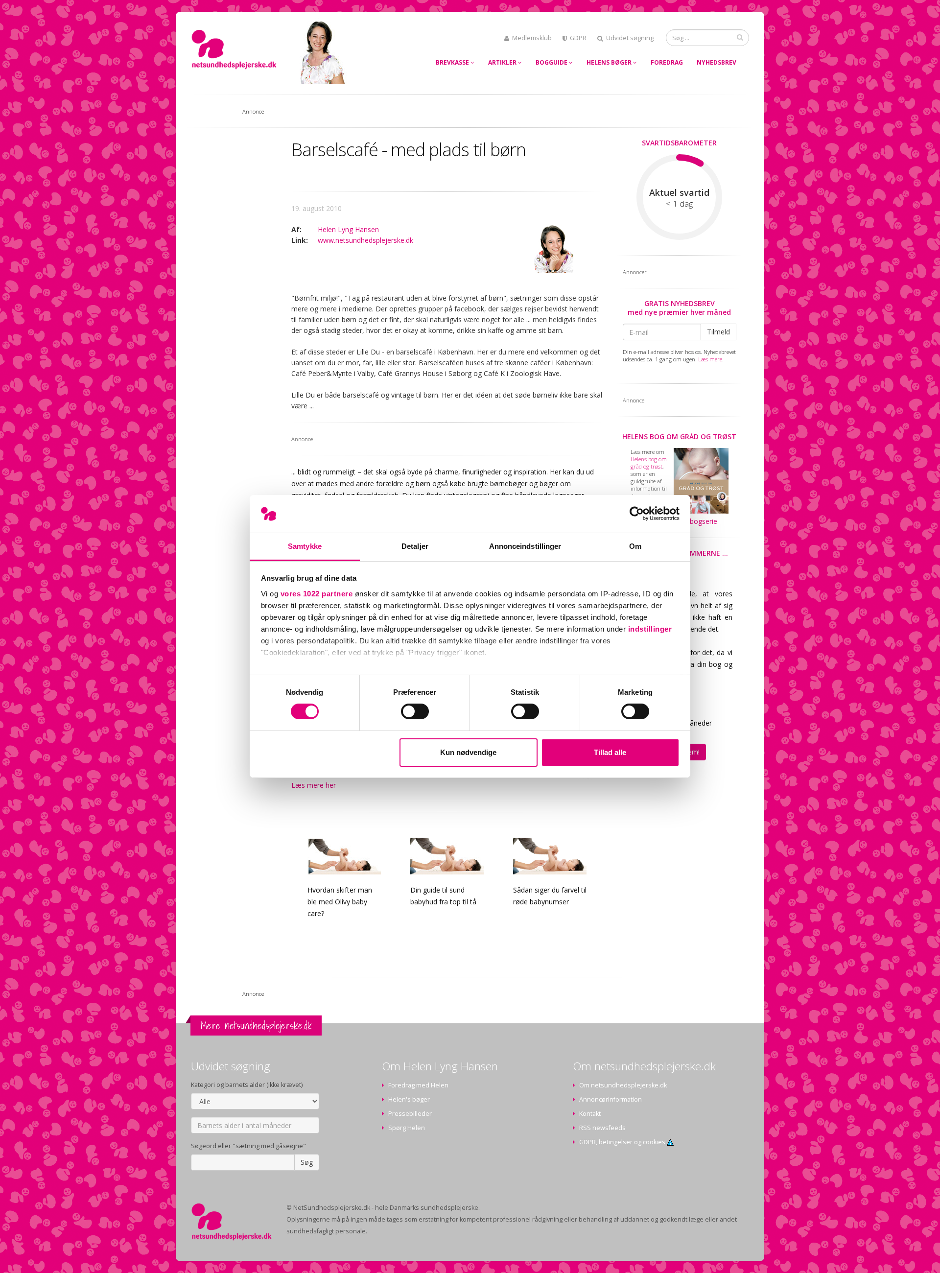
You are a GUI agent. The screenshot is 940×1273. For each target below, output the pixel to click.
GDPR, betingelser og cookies (623, 1142)
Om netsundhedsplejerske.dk (623, 1085)
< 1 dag (679, 204)
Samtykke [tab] (305, 546)
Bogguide (552, 62)
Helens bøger (610, 62)
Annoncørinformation (610, 1099)
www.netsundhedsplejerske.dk (365, 240)
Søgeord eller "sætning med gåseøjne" (248, 1146)
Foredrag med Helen (418, 1085)
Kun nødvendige (468, 752)
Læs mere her (313, 785)
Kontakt (590, 1113)
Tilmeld (718, 331)
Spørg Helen (406, 1128)
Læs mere (710, 359)
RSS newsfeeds (602, 1128)
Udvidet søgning (630, 38)
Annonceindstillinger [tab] (525, 546)
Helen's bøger (409, 1099)
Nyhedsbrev (716, 62)
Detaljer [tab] (414, 546)
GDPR (578, 38)
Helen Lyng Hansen (348, 229)
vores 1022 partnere (317, 593)
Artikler (503, 62)
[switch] (415, 711)
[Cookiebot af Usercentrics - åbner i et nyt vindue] (637, 513)
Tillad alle (610, 752)
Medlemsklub (532, 38)
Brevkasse (453, 62)
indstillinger (650, 629)
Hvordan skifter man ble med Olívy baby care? (339, 901)
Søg (307, 1162)
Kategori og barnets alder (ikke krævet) (247, 1085)
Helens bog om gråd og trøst (679, 436)
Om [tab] (635, 546)
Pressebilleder (410, 1113)
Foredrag (667, 62)
